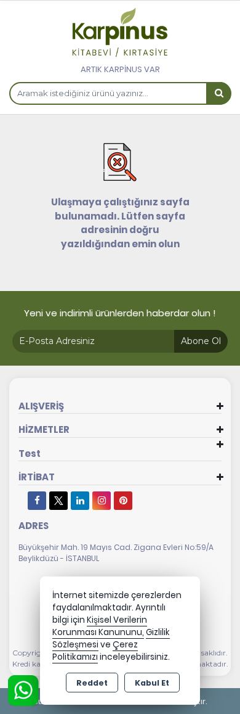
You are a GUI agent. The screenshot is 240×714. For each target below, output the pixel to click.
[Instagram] (101, 500)
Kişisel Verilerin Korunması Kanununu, (99, 626)
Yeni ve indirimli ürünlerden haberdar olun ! (120, 312)
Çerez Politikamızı (95, 651)
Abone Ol (201, 341)
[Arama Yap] (218, 93)
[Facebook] (37, 500)
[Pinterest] (123, 500)
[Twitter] (58, 500)
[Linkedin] (80, 500)
